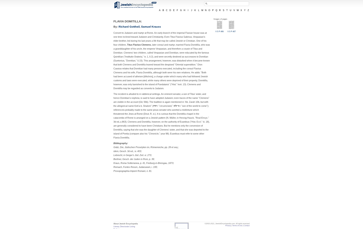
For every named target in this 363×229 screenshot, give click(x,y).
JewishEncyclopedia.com (135, 4)
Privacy (228, 226)
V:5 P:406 (219, 31)
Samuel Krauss (151, 26)
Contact (247, 226)
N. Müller (171, 118)
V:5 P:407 (231, 31)
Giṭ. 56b (143, 102)
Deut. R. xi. (149, 114)
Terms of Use (237, 226)
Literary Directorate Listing (124, 226)
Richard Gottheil (129, 26)
